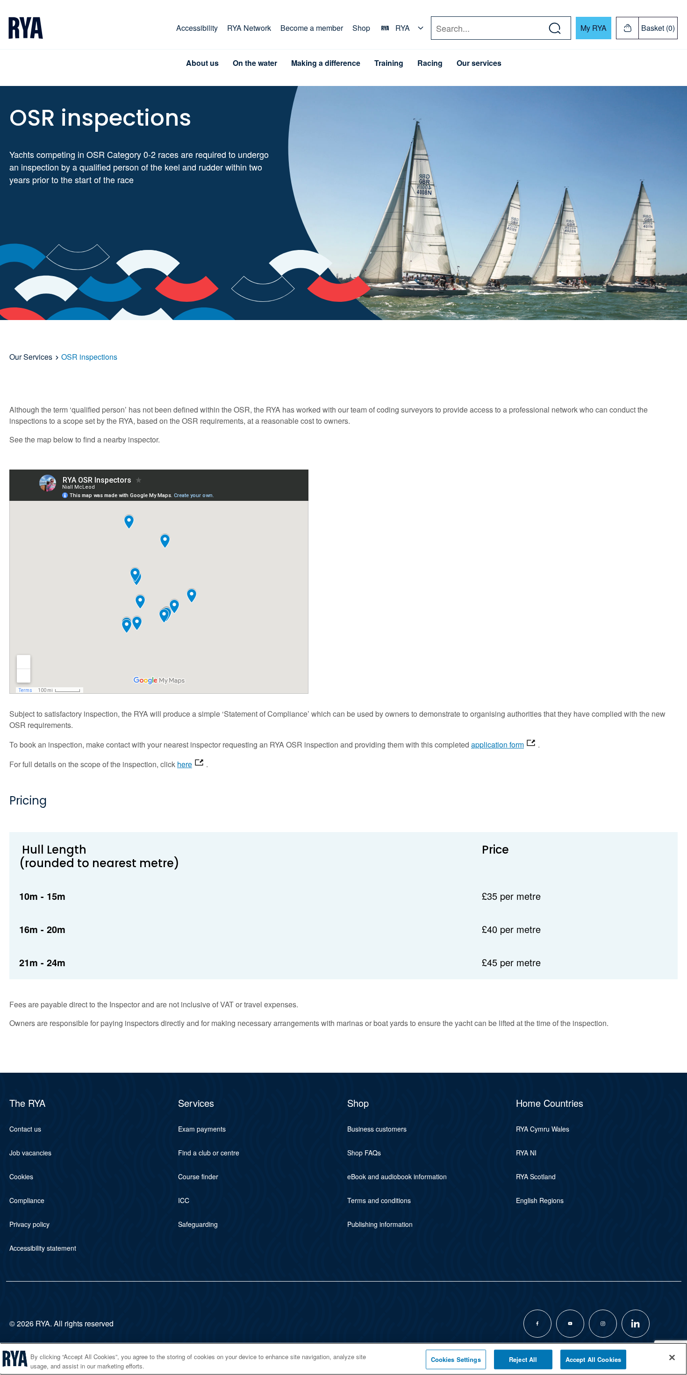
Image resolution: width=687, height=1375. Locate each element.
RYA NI (526, 1152)
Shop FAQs (364, 1152)
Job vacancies (30, 1152)
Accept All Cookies (593, 1359)
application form (497, 744)
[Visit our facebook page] (537, 1324)
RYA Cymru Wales (542, 1128)
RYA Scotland (536, 1176)
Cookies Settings (456, 1359)
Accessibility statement (42, 1248)
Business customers (377, 1128)
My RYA (593, 27)
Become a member (311, 27)
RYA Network (249, 27)
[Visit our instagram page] (603, 1324)
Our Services (30, 356)
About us (202, 63)
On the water (255, 63)
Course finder (198, 1176)
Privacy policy (29, 1224)
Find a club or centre (208, 1152)
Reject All (523, 1359)
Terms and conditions (379, 1200)
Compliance (26, 1200)
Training (388, 63)
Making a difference (325, 63)
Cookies (21, 1176)
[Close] (672, 1357)
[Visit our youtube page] (570, 1324)
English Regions (540, 1200)
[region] (343, 1359)
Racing (430, 63)
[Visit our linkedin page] (636, 1324)
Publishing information (380, 1224)
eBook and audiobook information (397, 1176)
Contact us (25, 1128)
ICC (183, 1200)
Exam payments (202, 1128)
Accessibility (197, 27)
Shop (361, 27)
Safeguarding (198, 1224)
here (184, 764)
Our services (479, 63)
